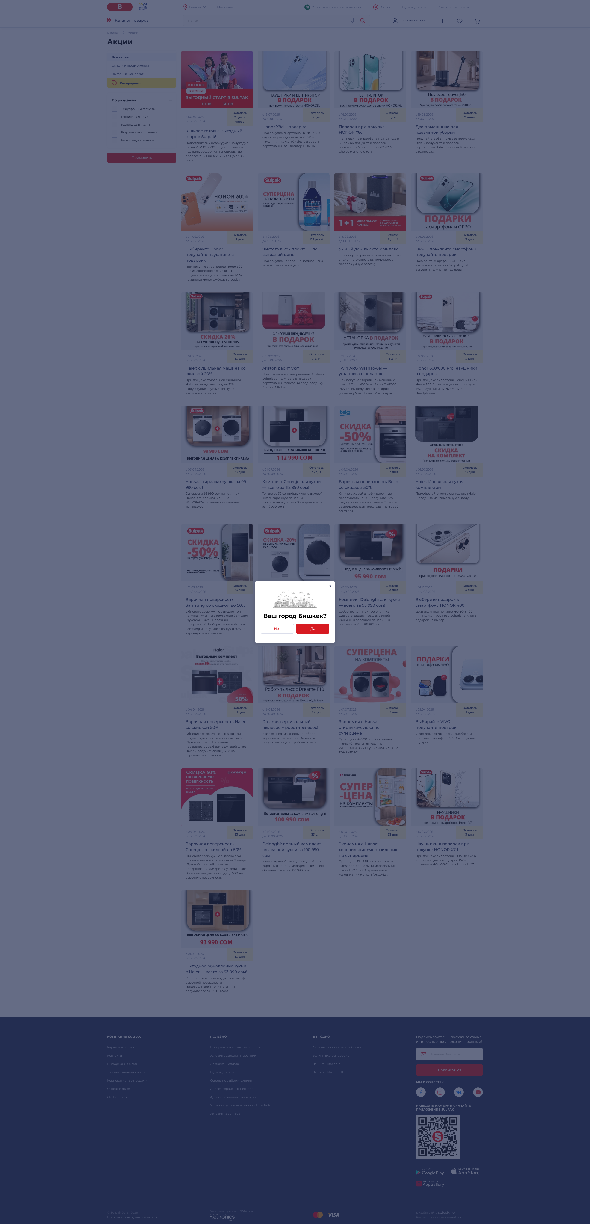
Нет (277, 628)
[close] (330, 586)
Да (312, 628)
